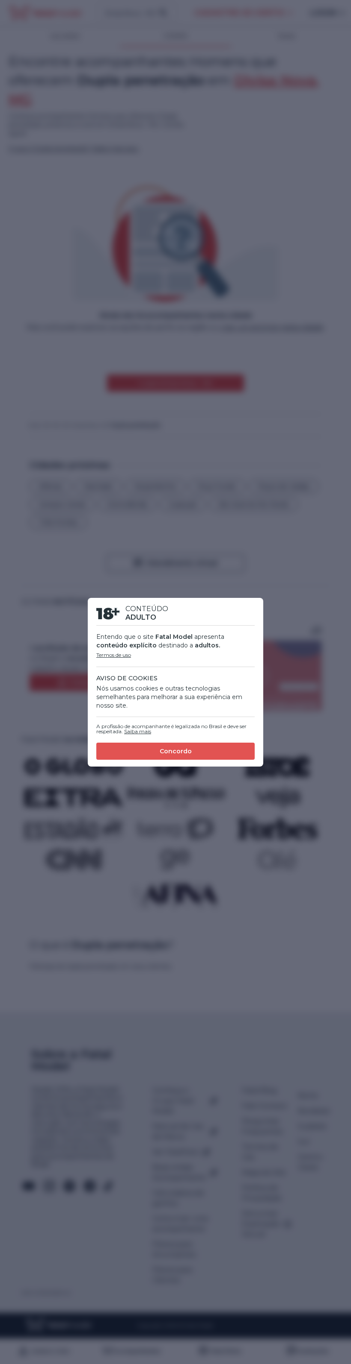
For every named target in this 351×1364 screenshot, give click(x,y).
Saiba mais (137, 731)
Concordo (176, 751)
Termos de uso (113, 655)
